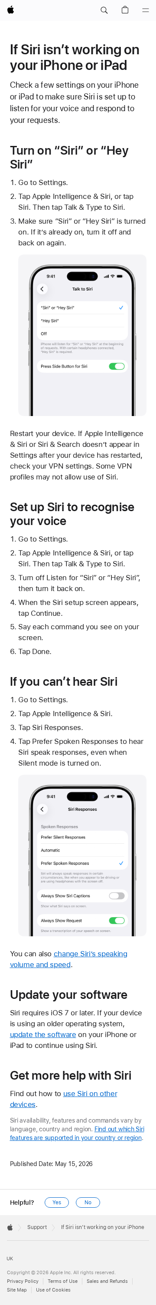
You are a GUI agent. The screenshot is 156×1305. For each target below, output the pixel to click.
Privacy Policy (23, 1281)
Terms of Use (63, 1281)
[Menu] (145, 10)
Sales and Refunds (107, 1281)
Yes (56, 1202)
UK (9, 1259)
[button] (104, 10)
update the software (43, 1034)
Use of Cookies (53, 1290)
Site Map (17, 1290)
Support (37, 1227)
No (87, 1202)
